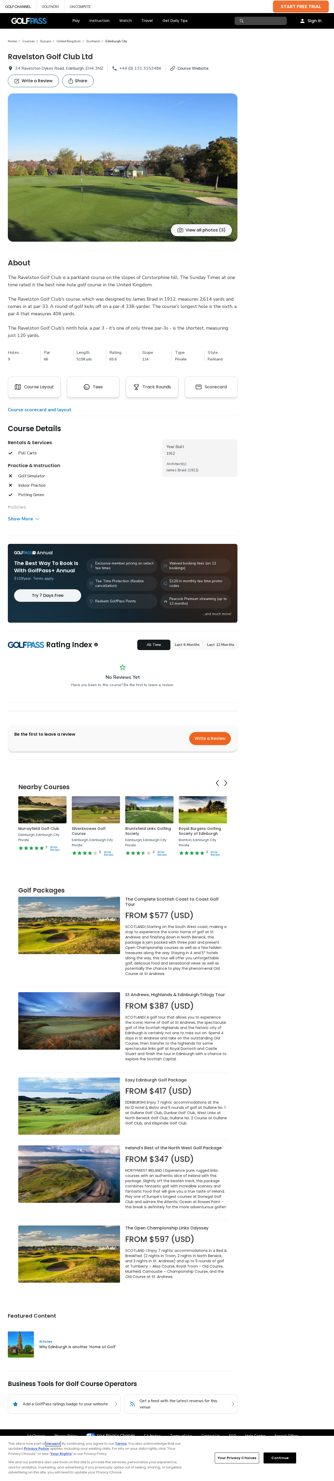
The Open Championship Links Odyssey (166, 1228)
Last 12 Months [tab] (220, 644)
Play (76, 20)
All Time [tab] (154, 644)
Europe (45, 41)
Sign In (314, 21)
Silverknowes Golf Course (89, 831)
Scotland (93, 41)
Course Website (192, 68)
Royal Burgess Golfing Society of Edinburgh (200, 831)
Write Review (54, 848)
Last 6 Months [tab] (187, 644)
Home (12, 41)
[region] (167, 1458)
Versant (53, 1443)
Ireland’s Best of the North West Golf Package (173, 1148)
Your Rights (61, 1453)
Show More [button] (20, 519)
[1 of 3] (122, 167)
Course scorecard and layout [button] (39, 410)
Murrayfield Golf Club (38, 828)
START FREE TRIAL (301, 6)
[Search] (242, 21)
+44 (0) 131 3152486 (140, 68)
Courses (28, 41)
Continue (280, 1457)
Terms (121, 1443)
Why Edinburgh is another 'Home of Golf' (77, 1346)
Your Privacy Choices (116, 1435)
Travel (147, 20)
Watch (125, 20)
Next (226, 783)
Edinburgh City (116, 41)
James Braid (176, 470)
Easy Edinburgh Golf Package (156, 1080)
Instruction (100, 20)
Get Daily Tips (175, 20)
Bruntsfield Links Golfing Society (148, 831)
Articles (45, 1341)
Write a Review (210, 738)
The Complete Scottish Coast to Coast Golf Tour (172, 901)
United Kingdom (69, 41)
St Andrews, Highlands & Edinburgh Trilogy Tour (175, 995)
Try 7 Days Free (47, 595)
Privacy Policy (36, 1448)
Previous (217, 783)
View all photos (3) (206, 230)
